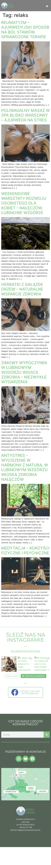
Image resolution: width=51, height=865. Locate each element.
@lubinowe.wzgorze (25, 651)
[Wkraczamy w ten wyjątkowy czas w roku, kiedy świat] (42, 664)
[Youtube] (25, 759)
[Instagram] (19, 759)
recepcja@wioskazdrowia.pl (25, 830)
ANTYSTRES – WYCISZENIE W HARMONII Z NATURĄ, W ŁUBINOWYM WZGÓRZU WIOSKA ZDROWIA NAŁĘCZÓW (24, 467)
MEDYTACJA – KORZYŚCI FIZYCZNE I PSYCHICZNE (25, 550)
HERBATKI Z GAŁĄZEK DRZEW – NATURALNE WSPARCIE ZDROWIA (22, 289)
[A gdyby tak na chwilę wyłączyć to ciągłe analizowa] (25, 664)
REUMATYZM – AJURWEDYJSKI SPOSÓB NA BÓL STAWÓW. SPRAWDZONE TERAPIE (25, 29)
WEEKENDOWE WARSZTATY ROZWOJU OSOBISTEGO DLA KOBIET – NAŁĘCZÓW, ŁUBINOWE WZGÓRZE (23, 203)
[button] (47, 6)
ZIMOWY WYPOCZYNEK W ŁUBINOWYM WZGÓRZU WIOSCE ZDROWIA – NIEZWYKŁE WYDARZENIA (24, 372)
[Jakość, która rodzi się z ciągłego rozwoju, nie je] (9, 664)
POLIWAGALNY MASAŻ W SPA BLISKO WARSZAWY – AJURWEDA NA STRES (25, 115)
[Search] (47, 734)
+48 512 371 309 (25, 827)
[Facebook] (32, 759)
